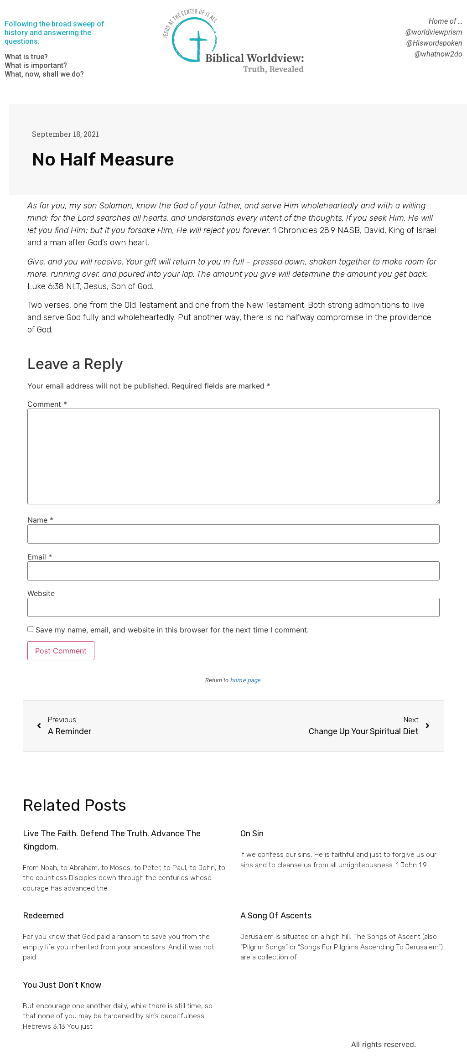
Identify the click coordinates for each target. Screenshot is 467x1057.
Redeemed (43, 916)
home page (245, 680)
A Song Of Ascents (275, 916)
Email (39, 556)
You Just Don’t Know (62, 985)
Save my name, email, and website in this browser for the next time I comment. (172, 629)
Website (41, 593)
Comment (47, 404)
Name (40, 519)
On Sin (252, 834)
